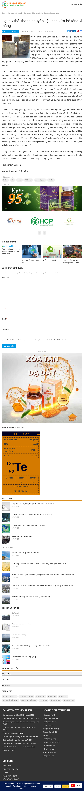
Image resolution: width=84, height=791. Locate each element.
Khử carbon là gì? (50, 260)
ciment (19, 180)
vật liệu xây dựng (40, 180)
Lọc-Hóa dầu (7, 548)
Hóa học (63, 696)
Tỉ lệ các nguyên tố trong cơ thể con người (18, 737)
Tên (3, 308)
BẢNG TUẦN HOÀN (10, 776)
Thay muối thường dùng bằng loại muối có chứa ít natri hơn (11, 251)
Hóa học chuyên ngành (15, 13)
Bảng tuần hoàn (48, 756)
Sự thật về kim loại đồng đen (22, 536)
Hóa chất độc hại (26, 696)
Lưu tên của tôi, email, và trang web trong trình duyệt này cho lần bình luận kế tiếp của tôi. (35, 340)
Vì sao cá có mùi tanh (10, 733)
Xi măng (51, 180)
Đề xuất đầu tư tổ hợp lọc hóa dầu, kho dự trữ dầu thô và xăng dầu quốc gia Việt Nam (42, 586)
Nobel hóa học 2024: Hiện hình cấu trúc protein (28, 525)
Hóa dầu (52, 696)
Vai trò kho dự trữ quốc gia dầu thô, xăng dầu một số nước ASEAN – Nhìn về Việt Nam (43, 575)
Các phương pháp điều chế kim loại (15, 715)
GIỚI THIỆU (7, 766)
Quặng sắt (15, 613)
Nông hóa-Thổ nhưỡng (51, 729)
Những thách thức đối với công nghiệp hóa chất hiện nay (32, 514)
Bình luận (6, 277)
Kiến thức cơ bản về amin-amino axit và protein (19, 727)
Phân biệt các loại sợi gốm (21, 624)
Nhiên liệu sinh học (49, 752)
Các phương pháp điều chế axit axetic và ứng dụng (21, 722)
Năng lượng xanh (49, 749)
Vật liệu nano (69, 700)
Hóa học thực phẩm (28, 700)
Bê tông (5, 180)
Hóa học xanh (48, 725)
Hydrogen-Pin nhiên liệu (51, 742)
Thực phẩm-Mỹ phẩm (51, 732)
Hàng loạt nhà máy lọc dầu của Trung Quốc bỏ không (31, 596)
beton (12, 180)
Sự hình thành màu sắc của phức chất (16, 747)
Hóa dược (40, 696)
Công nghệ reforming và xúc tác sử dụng (17, 743)
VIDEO (5, 772)
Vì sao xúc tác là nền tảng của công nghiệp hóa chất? (31, 646)
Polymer (43, 700)
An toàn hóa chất (9, 696)
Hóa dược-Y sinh (49, 715)
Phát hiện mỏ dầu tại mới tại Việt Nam (25, 553)
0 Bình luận (49, 31)
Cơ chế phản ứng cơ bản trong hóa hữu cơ (18, 718)
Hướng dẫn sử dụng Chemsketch (15, 740)
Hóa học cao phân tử (50, 718)
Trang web (5, 329)
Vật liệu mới (28, 180)
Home (3, 13)
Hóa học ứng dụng (10, 608)
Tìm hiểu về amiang (19, 635)
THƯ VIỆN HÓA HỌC (10, 769)
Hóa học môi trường (10, 700)
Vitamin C (6, 750)
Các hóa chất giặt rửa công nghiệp (24, 657)
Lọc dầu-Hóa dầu (49, 746)
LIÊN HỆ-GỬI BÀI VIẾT (11, 779)
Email (4, 319)
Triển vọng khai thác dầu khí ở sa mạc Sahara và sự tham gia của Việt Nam (39, 564)
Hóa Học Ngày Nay (26, 31)
